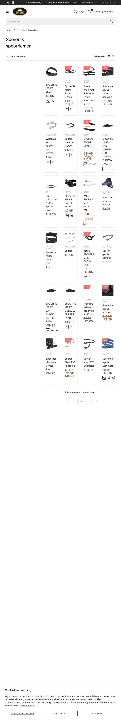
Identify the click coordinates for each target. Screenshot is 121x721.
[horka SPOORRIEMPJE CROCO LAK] (89, 237)
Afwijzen (97, 713)
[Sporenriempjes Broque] (108, 290)
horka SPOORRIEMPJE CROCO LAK (89, 257)
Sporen (68, 250)
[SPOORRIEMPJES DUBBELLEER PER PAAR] (70, 290)
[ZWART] (85, 164)
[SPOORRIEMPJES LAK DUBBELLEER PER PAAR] (51, 290)
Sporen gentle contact (106, 254)
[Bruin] (90, 277)
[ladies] (67, 155)
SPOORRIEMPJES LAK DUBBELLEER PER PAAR (51, 312)
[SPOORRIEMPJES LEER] (51, 71)
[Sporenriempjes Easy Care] (108, 344)
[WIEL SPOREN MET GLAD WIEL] (89, 182)
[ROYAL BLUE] (90, 164)
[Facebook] (8, 2)
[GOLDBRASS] (90, 224)
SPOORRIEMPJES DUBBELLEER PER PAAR (70, 310)
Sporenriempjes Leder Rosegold (107, 91)
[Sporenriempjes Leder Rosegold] (108, 71)
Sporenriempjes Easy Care (107, 362)
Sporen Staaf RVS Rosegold (70, 362)
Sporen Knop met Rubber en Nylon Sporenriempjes (89, 95)
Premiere (87, 300)
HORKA (48, 81)
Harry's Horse (68, 81)
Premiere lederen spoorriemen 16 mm (89, 309)
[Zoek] (111, 21)
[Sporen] (70, 237)
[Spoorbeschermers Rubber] (108, 182)
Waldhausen (51, 135)
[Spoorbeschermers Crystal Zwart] (51, 344)
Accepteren (59, 713)
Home (8, 30)
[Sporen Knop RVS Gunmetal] (89, 344)
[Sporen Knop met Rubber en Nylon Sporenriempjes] (89, 71)
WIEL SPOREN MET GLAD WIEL (88, 202)
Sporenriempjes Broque (107, 309)
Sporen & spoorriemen (30, 30)
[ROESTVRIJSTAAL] (85, 224)
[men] (71, 155)
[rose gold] (48, 162)
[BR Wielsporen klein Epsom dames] (51, 182)
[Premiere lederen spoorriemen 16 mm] (89, 290)
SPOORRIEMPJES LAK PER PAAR (70, 201)
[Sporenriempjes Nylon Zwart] (51, 237)
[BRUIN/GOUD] (52, 101)
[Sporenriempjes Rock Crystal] (70, 71)
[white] (52, 162)
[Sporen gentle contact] (108, 237)
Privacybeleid (28, 705)
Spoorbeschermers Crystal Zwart (51, 364)
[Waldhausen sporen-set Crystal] (51, 125)
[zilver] (67, 109)
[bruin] (113, 378)
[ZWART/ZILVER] (48, 101)
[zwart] (71, 109)
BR (47, 192)
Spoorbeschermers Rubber (107, 201)
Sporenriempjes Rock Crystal (70, 91)
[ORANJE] (95, 164)
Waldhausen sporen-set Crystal (51, 145)
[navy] (104, 378)
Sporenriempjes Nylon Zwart (51, 257)
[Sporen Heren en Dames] (70, 125)
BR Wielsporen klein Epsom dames (51, 202)
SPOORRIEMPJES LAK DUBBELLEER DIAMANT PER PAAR (107, 149)
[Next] (96, 401)
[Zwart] (85, 277)
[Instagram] (13, 2)
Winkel (16, 30)
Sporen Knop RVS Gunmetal (89, 362)
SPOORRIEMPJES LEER (51, 88)
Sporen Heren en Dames (69, 142)
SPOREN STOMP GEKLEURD (89, 144)
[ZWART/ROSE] (113, 169)
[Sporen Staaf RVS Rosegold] (70, 344)
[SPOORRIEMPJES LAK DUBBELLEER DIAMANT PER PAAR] (108, 125)
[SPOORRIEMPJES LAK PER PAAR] (70, 182)
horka (86, 247)
